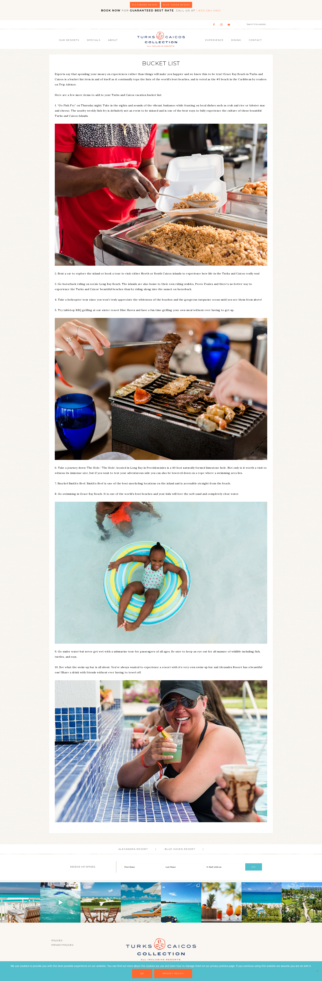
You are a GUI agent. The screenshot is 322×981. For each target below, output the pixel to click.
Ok (142, 973)
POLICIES (56, 940)
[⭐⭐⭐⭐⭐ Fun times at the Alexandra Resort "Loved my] (100, 902)
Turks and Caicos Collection (161, 39)
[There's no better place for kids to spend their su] (60, 902)
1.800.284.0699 (208, 10)
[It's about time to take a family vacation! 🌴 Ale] (302, 902)
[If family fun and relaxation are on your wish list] (181, 902)
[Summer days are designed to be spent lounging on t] (141, 902)
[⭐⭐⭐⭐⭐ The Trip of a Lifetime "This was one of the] (262, 902)
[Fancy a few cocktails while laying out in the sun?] (221, 902)
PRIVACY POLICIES (62, 944)
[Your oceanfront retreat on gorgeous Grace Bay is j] (20, 902)
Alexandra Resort (145, 5)
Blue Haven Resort (176, 5)
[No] (317, 971)
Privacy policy (173, 973)
